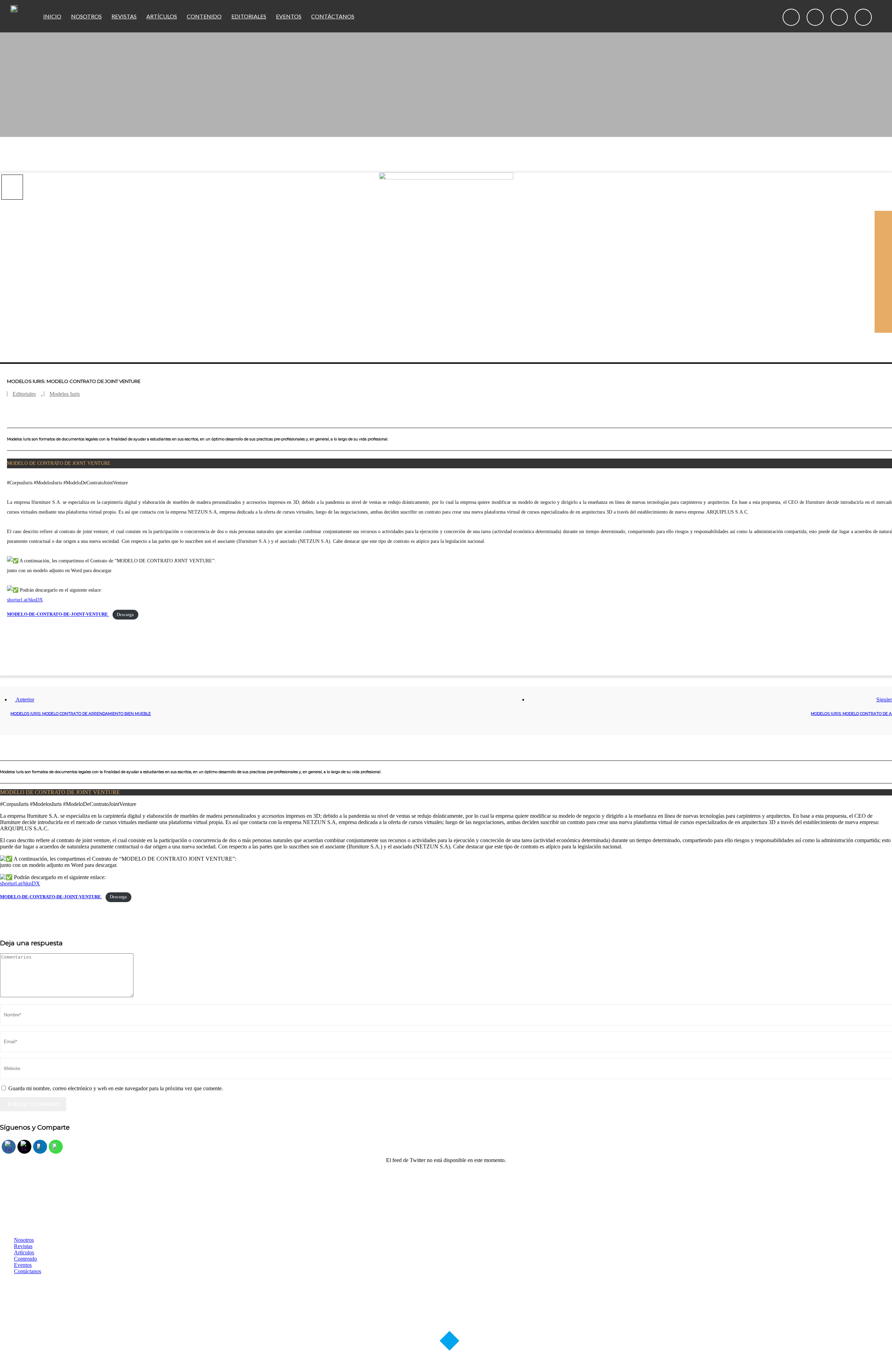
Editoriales (248, 16)
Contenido (204, 16)
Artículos (161, 16)
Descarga (125, 614)
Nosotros (86, 16)
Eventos (288, 16)
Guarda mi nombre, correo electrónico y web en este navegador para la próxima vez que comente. (115, 1088)
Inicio (52, 16)
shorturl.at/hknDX (25, 599)
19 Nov (10, 183)
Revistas (124, 16)
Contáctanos (332, 16)
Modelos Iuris (64, 394)
